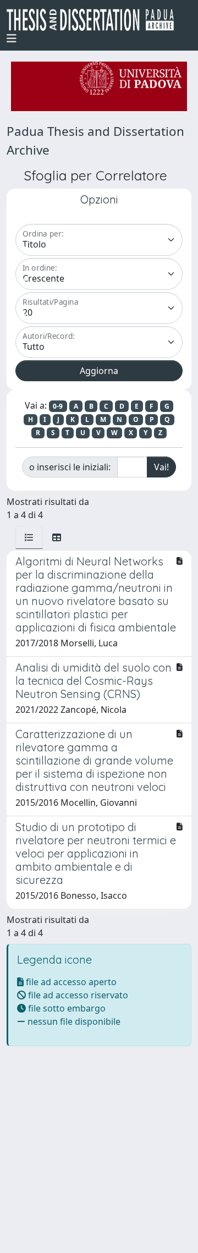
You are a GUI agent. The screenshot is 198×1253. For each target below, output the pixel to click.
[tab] (29, 537)
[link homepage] (95, 20)
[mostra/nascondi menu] (11, 38)
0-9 (58, 406)
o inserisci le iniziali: (70, 467)
